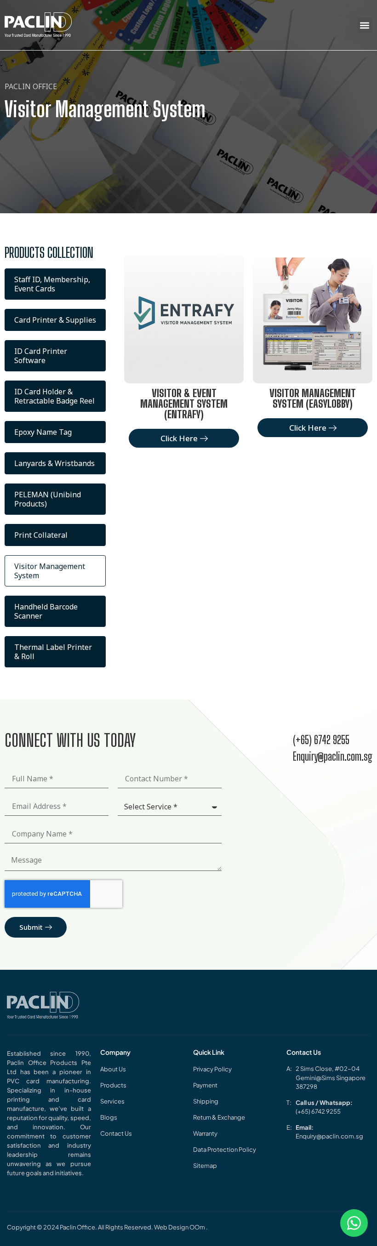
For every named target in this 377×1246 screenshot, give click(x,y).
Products (113, 1085)
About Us (113, 1069)
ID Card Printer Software (40, 355)
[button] (364, 25)
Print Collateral (41, 535)
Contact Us (116, 1133)
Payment (205, 1085)
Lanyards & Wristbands (54, 463)
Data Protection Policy (224, 1149)
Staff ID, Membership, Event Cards (52, 284)
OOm (197, 1227)
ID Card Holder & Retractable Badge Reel (54, 396)
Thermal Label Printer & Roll (53, 651)
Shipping (205, 1101)
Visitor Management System (49, 570)
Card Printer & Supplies (55, 320)
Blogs (108, 1117)
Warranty (205, 1133)
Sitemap (205, 1165)
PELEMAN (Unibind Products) (47, 499)
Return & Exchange (219, 1117)
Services (112, 1101)
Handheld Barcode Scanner (46, 611)
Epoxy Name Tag (43, 432)
